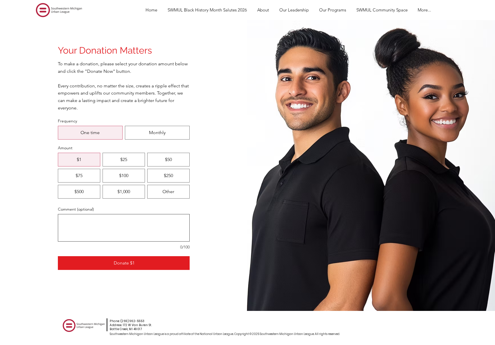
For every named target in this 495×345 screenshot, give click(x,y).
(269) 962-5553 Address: (127, 323)
